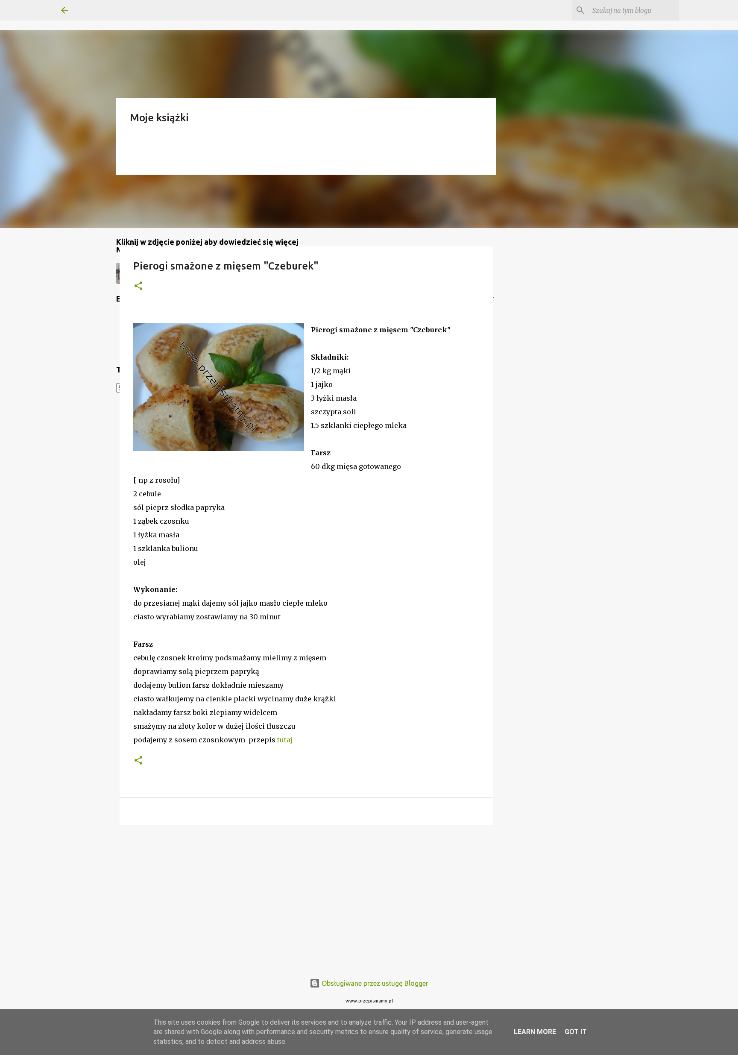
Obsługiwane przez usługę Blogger (374, 983)
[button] (138, 286)
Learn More (535, 1032)
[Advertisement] (306, 898)
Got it (576, 1032)
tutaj (285, 740)
